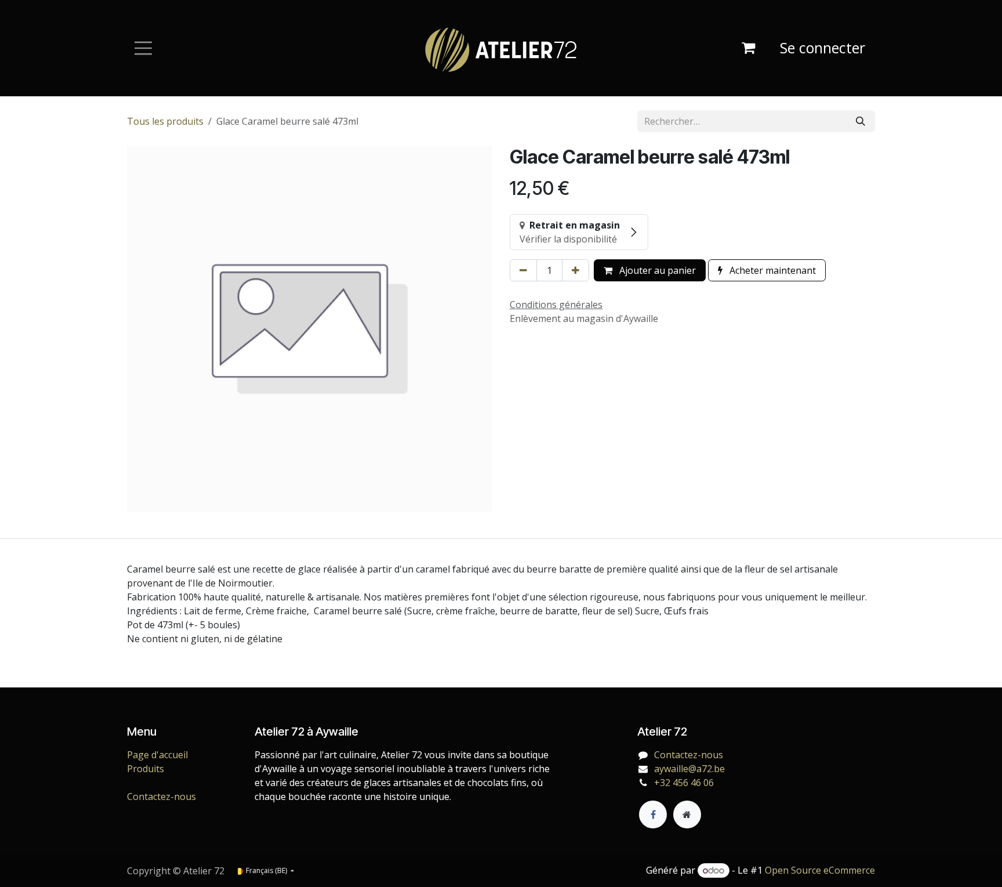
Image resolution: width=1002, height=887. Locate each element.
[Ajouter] (575, 270)
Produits (145, 768)
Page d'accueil (157, 754)
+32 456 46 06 (684, 782)
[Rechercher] (860, 121)
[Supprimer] (523, 270)
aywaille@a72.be (689, 768)
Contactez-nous (161, 796)
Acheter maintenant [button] (771, 270)
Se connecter (822, 47)
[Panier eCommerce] (748, 48)
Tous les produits (165, 121)
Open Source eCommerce (820, 870)
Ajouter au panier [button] (656, 270)
